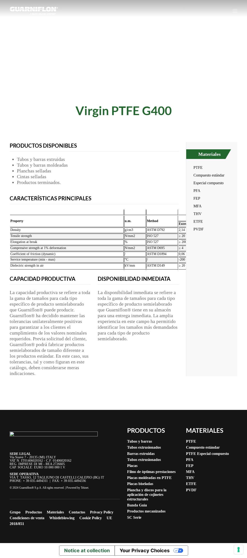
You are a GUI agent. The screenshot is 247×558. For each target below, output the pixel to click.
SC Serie (134, 517)
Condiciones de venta (27, 518)
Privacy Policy (101, 512)
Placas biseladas (140, 484)
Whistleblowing (62, 518)
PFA (196, 191)
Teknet (84, 487)
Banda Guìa (137, 505)
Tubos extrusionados (144, 447)
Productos (33, 512)
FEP (196, 198)
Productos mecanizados (146, 511)
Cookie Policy (90, 518)
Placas (132, 466)
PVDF (198, 229)
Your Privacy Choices (145, 550)
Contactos (77, 512)
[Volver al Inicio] (34, 11)
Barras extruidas (141, 454)
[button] (235, 11)
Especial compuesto (208, 183)
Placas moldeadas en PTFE (149, 478)
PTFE (198, 167)
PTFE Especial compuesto (207, 454)
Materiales (209, 154)
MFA (197, 206)
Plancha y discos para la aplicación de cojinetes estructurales (146, 494)
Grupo (15, 512)
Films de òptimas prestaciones (151, 472)
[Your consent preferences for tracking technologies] (238, 549)
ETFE (198, 221)
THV (197, 214)
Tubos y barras (139, 441)
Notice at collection (87, 550)
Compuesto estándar (208, 175)
